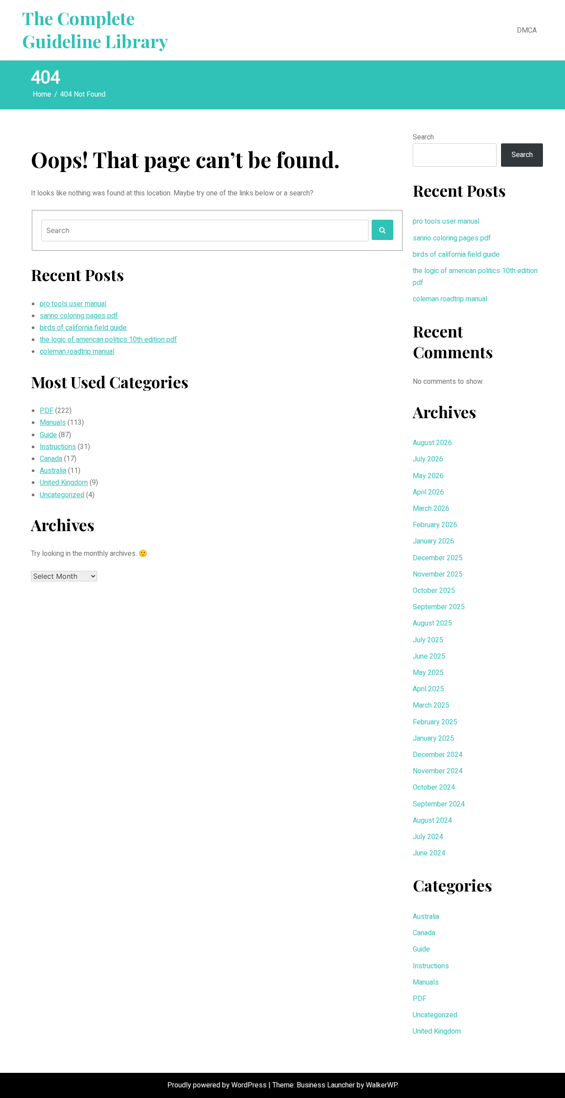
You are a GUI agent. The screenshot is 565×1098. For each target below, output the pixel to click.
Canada (51, 458)
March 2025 (431, 705)
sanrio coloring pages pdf (79, 316)
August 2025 (432, 623)
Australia (53, 470)
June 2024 (429, 853)
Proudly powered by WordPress (217, 1085)
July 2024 (428, 837)
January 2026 (433, 541)
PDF (46, 410)
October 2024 (434, 787)
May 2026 (428, 476)
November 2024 (438, 771)
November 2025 (438, 574)
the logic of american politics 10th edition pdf (108, 339)
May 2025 (428, 672)
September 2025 (439, 607)
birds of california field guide (83, 327)
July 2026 (428, 459)
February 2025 (435, 722)
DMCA (527, 30)
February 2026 (435, 525)
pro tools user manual (73, 304)
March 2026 (431, 508)
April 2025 (428, 689)
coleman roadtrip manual (77, 351)
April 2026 (428, 492)
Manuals (53, 422)
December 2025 (438, 558)
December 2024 (438, 754)
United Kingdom (64, 482)
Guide (48, 435)
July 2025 (428, 640)
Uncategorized (62, 495)
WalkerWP (381, 1085)
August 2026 (432, 443)
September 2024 (439, 804)
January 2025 (433, 738)
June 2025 (429, 656)
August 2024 (432, 820)
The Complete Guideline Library (95, 29)
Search (423, 137)
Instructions (58, 447)
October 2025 (434, 590)
